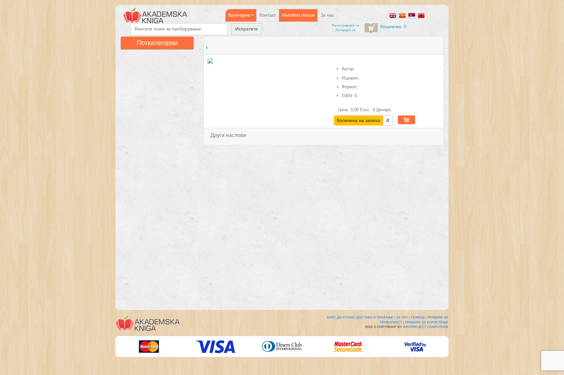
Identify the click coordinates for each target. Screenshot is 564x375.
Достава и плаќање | (375, 317)
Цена (343, 109)
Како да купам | (341, 317)
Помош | (418, 317)
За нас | (403, 317)
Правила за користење (426, 322)
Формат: (350, 86)
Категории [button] (239, 15)
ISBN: (347, 95)
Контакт (267, 15)
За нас (328, 15)
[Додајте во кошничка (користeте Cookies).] (406, 119)
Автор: (348, 68)
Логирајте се (346, 30)
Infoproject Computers (425, 327)
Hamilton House (298, 15)
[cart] (371, 28)
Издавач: (351, 78)
